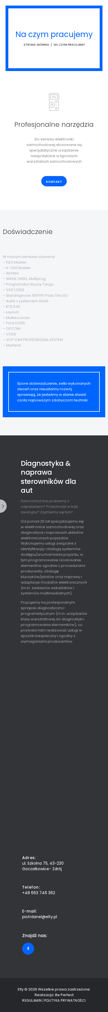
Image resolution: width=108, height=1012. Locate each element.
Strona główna (36, 45)
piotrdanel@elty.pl (39, 917)
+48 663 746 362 (38, 893)
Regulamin (32, 1000)
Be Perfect (64, 995)
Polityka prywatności (65, 1000)
